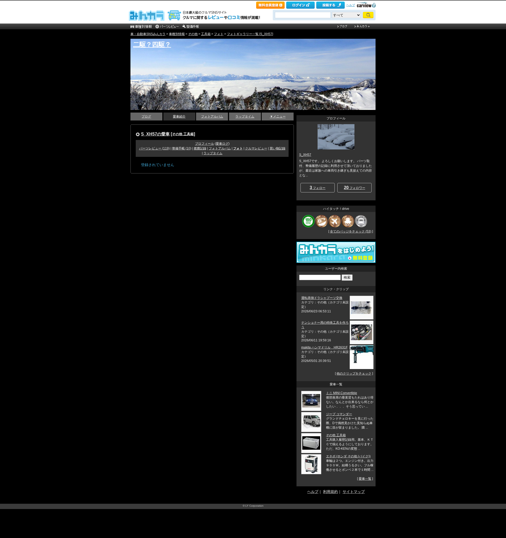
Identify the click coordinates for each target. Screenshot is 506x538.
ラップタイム (244, 116)
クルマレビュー (256, 148)
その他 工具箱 (183, 134)
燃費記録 (200, 148)
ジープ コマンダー (339, 414)
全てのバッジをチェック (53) (350, 231)
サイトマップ (354, 491)
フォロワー (354, 187)
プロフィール (204, 144)
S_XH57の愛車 (155, 134)
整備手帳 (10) (181, 148)
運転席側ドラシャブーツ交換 (321, 298)
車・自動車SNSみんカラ (148, 34)
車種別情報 (177, 34)
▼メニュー (278, 116)
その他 (193, 34)
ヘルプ (350, 5)
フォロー (317, 187)
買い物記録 (277, 148)
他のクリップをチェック (354, 373)
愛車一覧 (365, 479)
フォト (218, 34)
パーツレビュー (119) (154, 148)
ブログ (146, 116)
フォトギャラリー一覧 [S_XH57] (250, 34)
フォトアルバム (212, 116)
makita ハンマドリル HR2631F (324, 347)
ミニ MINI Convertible (341, 393)
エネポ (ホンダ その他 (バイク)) (348, 456)
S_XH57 (305, 155)
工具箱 (206, 34)
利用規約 (330, 491)
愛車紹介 (179, 116)
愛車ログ (222, 144)
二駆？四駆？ (152, 44)
